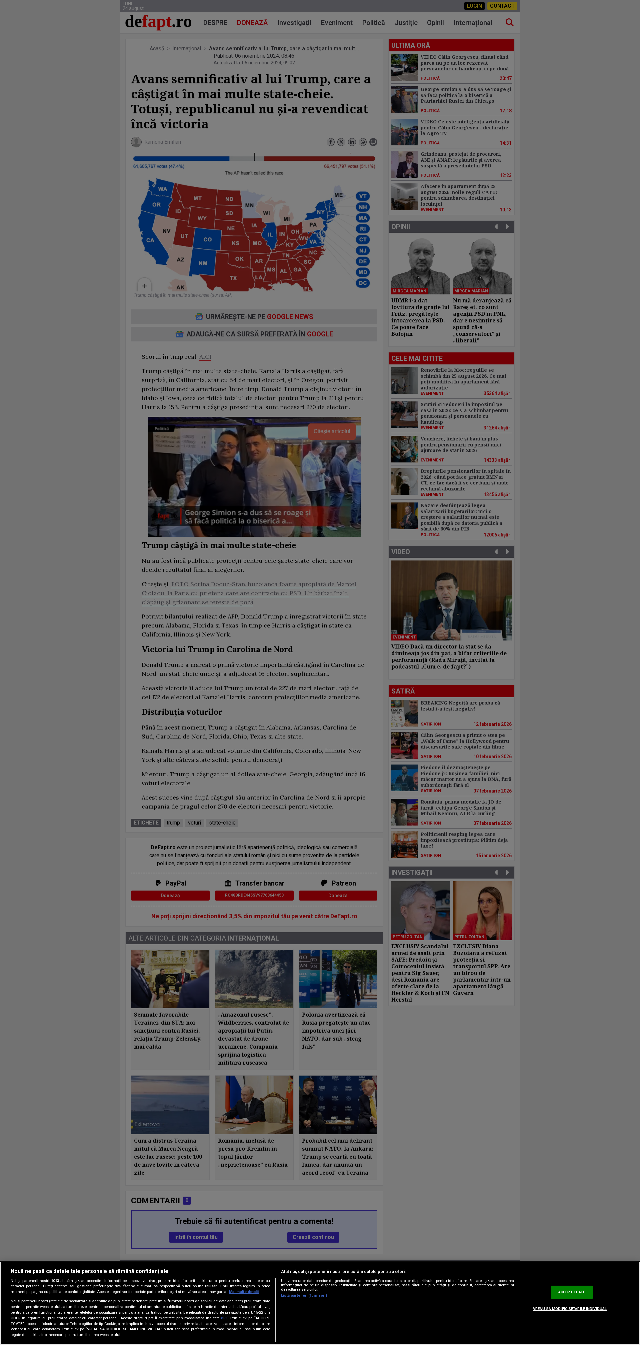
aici (224, 1318)
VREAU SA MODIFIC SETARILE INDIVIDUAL (570, 1309)
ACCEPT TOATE (571, 1292)
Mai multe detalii (244, 1292)
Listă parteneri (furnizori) (304, 1295)
